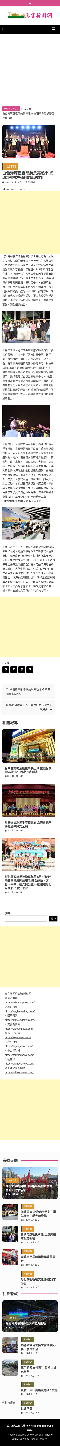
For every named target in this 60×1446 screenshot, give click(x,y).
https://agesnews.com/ (18, 1037)
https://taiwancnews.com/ (19, 1054)
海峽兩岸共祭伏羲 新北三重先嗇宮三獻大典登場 (38, 1214)
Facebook (5, 669)
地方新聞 (11, 166)
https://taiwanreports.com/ (20, 1002)
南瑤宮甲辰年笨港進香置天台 (38, 1259)
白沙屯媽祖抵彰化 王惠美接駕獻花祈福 (38, 1236)
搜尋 (7, 913)
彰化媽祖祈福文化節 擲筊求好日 (38, 1281)
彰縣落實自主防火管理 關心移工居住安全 (38, 1347)
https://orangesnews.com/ (20, 1063)
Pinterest (21, 669)
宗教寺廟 (12, 1180)
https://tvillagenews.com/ (19, 1072)
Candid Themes (38, 1439)
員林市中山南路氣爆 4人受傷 (39, 1390)
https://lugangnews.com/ (19, 1046)
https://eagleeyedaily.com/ (20, 1011)
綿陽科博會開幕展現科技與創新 (26, 1323)
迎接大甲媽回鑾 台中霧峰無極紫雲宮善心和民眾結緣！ (29, 1188)
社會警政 (12, 1318)
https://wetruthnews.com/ (19, 1028)
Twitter (13, 669)
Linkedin (29, 669)
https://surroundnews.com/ (20, 1019)
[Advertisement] (30, 66)
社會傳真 (26, 1408)
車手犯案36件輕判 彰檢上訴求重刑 (38, 1369)
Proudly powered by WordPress (25, 1434)
